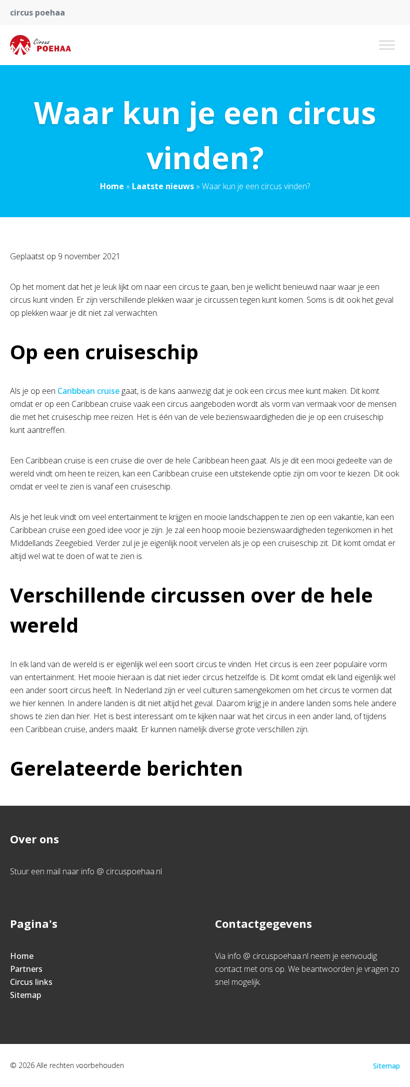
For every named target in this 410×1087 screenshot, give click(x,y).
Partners (26, 968)
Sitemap (25, 994)
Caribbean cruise (89, 390)
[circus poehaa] (40, 45)
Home (112, 186)
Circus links (31, 981)
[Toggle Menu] (387, 45)
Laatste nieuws (163, 186)
